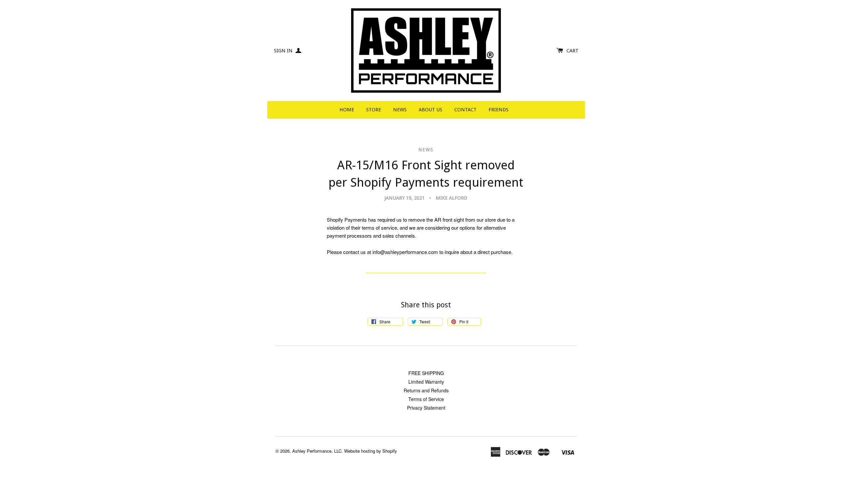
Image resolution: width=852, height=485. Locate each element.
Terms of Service (426, 399)
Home (346, 110)
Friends (499, 110)
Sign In (284, 51)
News (400, 110)
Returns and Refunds (426, 390)
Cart (572, 51)
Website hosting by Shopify (370, 451)
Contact (465, 110)
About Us (430, 110)
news (426, 149)
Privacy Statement (426, 407)
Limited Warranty (426, 381)
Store (373, 110)
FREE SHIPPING (426, 373)
